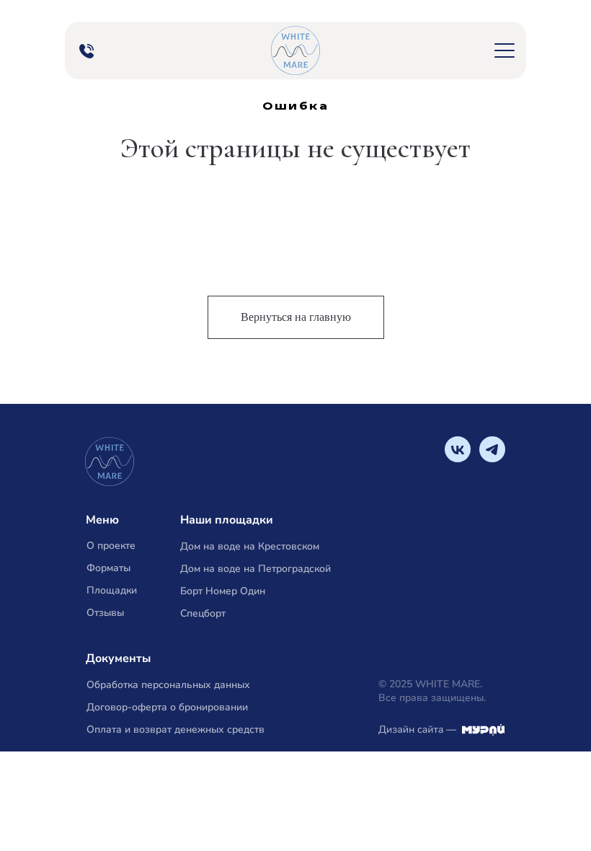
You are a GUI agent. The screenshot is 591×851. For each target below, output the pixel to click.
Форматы (108, 568)
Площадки (111, 590)
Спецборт (203, 613)
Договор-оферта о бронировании (167, 707)
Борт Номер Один (222, 591)
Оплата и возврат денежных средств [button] (175, 729)
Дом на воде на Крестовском (249, 546)
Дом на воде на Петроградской (255, 569)
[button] (504, 50)
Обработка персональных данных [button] (168, 685)
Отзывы (105, 612)
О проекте (110, 545)
